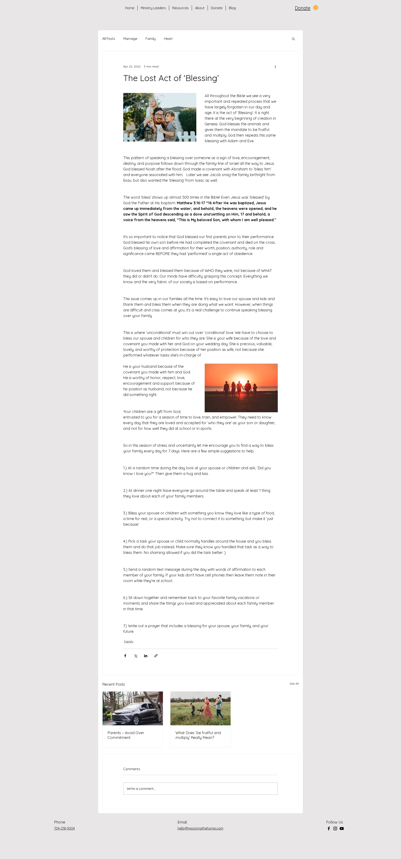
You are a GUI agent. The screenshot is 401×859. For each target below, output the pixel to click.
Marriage (130, 39)
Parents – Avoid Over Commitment (126, 735)
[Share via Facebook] (125, 656)
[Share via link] (156, 656)
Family (151, 39)
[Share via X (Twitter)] (135, 656)
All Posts (108, 39)
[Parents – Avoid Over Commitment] (133, 708)
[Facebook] (328, 828)
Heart (168, 39)
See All (294, 683)
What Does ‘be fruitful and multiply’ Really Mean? (198, 735)
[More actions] (275, 66)
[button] (293, 38)
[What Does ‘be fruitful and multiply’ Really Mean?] (200, 708)
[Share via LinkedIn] (146, 656)
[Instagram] (335, 828)
